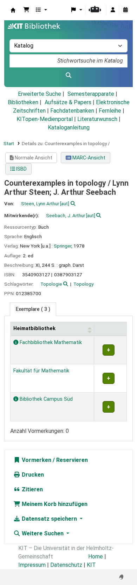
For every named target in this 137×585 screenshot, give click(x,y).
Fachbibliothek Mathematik (50, 342)
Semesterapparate (90, 94)
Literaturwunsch (97, 119)
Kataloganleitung (69, 127)
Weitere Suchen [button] (42, 533)
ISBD (21, 169)
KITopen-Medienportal (45, 119)
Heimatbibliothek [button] (34, 328)
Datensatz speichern (49, 518)
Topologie (51, 284)
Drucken (32, 474)
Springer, (63, 246)
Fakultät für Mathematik (41, 371)
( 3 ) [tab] (33, 309)
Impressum (32, 565)
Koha (13, 10)
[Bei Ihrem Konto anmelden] (113, 10)
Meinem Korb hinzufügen (53, 504)
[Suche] (68, 75)
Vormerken (35, 460)
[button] (26, 10)
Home (95, 556)
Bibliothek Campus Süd (45, 399)
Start (9, 143)
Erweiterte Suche (39, 94)
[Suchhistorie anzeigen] (125, 10)
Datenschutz (66, 565)
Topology (83, 284)
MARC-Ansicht (88, 157)
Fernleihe (110, 110)
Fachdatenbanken (72, 110)
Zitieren (31, 489)
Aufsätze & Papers (68, 102)
